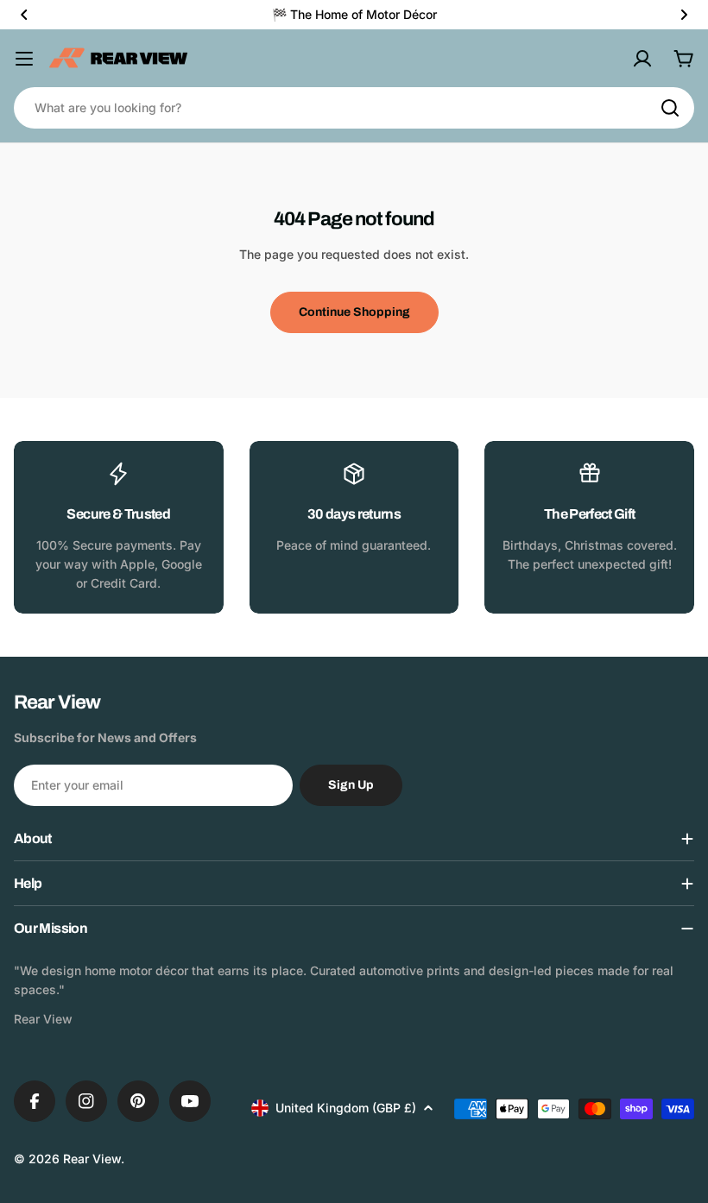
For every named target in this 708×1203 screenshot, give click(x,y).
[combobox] (354, 108)
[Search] (670, 108)
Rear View (92, 1158)
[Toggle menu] (24, 58)
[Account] (642, 58)
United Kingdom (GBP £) (345, 1107)
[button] (24, 14)
